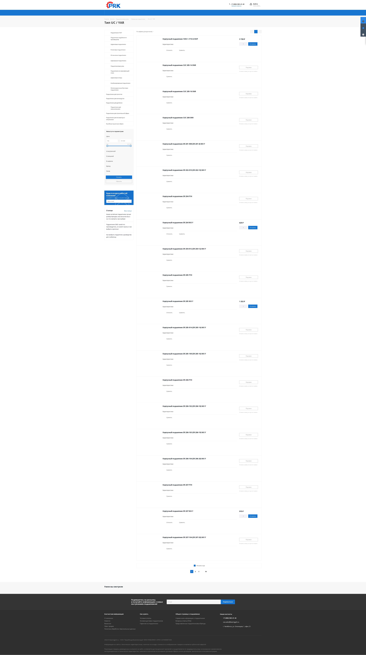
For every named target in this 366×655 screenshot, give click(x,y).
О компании (108, 618)
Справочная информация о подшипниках (190, 618)
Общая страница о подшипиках (188, 614)
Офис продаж (109, 626)
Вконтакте (246, 640)
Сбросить (119, 181)
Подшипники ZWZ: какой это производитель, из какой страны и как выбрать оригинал (119, 227)
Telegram (251, 640)
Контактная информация (114, 614)
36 (206, 571)
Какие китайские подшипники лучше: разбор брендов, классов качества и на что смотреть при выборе (118, 216)
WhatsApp (260, 640)
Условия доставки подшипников (151, 621)
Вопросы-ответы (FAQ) (183, 621)
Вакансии (107, 623)
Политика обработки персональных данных (120, 629)
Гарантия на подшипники (149, 623)
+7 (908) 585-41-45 (237, 4)
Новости (107, 621)
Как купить (144, 614)
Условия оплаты (145, 618)
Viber (255, 640)
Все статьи (128, 211)
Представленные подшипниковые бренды (191, 623)
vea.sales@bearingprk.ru (231, 622)
